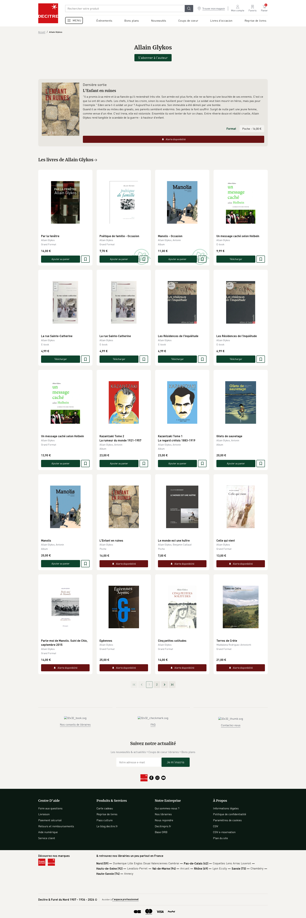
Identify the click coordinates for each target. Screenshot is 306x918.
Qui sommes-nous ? (167, 808)
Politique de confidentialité (229, 814)
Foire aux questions (50, 808)
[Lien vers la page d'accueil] (48, 13)
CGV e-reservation (224, 832)
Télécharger (236, 259)
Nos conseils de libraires (75, 724)
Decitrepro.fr (163, 826)
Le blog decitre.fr (107, 826)
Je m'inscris (175, 762)
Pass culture (105, 820)
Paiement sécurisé (50, 820)
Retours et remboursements (56, 826)
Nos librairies (163, 814)
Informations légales (226, 808)
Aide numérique (48, 832)
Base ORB (161, 832)
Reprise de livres (107, 814)
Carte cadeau (105, 808)
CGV (215, 826)
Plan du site (220, 838)
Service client (46, 838)
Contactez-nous (230, 725)
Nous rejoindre (164, 820)
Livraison (44, 814)
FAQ (153, 724)
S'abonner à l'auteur (153, 58)
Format (231, 128)
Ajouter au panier (61, 259)
